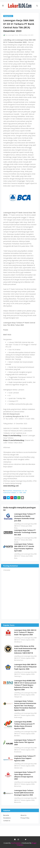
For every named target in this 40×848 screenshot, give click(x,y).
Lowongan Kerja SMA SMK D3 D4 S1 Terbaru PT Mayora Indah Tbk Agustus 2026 (25, 632)
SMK (24, 492)
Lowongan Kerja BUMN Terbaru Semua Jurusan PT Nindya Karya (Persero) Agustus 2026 (24, 725)
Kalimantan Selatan (9, 492)
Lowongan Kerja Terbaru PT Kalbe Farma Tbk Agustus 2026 (25, 742)
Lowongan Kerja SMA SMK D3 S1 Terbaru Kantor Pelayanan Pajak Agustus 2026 (25, 666)
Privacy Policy (25, 818)
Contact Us (6, 821)
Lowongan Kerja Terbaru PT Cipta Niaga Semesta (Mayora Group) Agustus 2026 (25, 775)
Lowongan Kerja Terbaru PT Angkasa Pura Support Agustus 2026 (25, 758)
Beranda (6, 815)
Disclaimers (7, 818)
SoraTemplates (16, 843)
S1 (17, 492)
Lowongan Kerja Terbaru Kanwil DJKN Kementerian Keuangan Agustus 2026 (24, 792)
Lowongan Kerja (13, 35)
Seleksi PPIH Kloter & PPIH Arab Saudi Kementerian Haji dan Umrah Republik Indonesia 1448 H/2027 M (25, 649)
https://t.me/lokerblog (12, 435)
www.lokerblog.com (11, 486)
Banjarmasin (17, 491)
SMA (20, 492)
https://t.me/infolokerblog (13, 440)
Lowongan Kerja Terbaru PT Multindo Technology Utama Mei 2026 (25, 532)
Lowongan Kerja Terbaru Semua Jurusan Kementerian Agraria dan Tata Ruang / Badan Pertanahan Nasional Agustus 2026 (25, 705)
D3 (26, 491)
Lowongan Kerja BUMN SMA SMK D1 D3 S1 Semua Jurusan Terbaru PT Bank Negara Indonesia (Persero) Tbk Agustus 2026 (25, 685)
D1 (23, 491)
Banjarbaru (8, 491)
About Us (23, 815)
